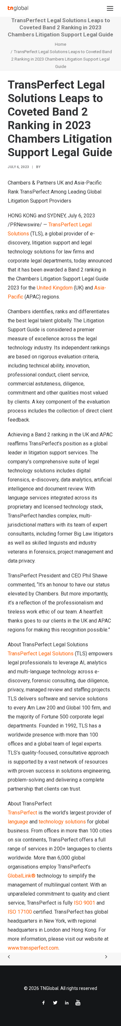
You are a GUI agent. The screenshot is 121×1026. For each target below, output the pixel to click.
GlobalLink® (21, 876)
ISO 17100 (20, 912)
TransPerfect (22, 813)
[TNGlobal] (18, 8)
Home (60, 44)
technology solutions (62, 822)
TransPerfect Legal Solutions (41, 654)
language (18, 822)
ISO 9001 (84, 903)
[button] (110, 8)
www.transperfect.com (33, 948)
